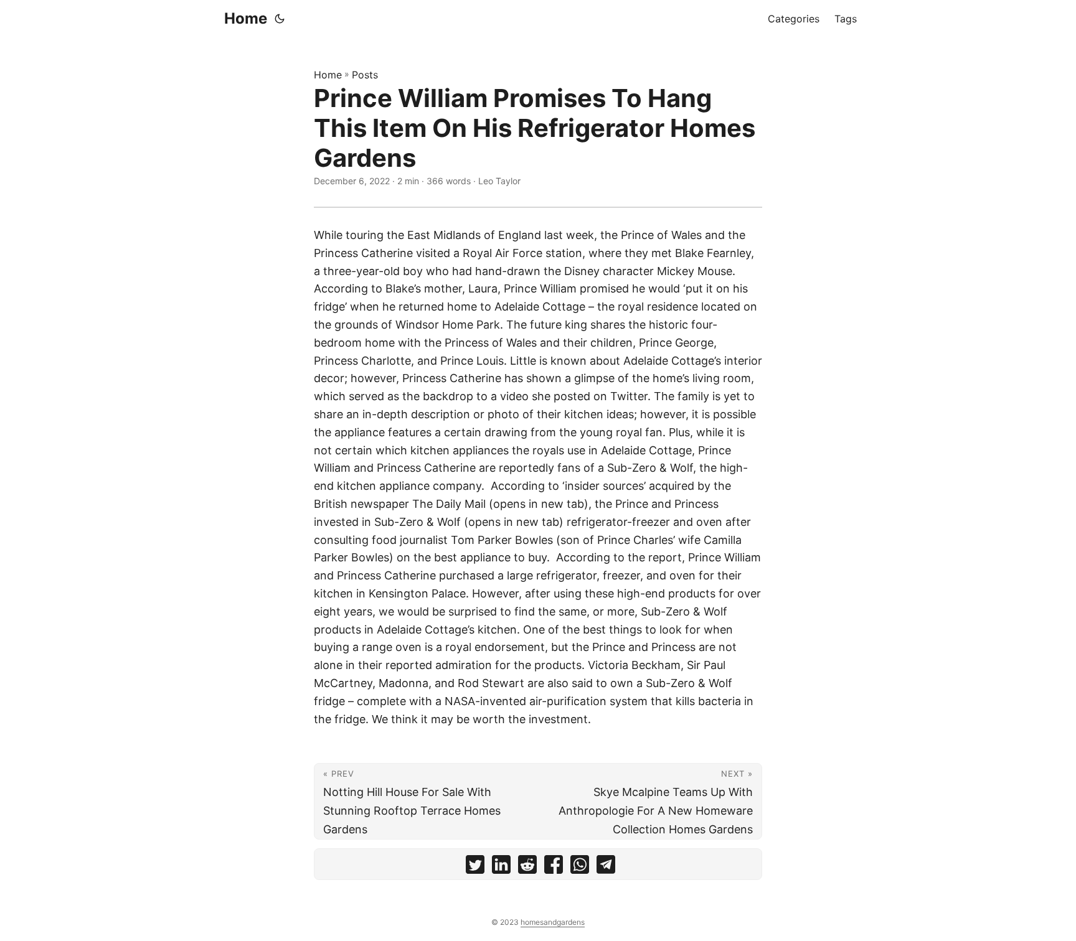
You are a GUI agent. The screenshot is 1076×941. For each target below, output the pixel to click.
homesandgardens (553, 922)
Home (245, 18)
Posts (365, 74)
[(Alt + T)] (279, 18)
